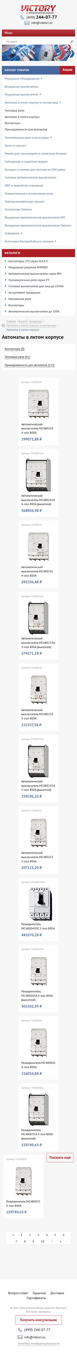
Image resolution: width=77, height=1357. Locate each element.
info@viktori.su (41, 23)
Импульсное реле (19, 299)
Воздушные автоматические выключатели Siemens (38, 225)
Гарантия (39, 1293)
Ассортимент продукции (24, 292)
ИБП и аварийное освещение (24, 185)
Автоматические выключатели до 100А (33, 311)
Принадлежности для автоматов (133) (29, 365)
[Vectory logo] (38, 9)
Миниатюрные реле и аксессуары (27, 137)
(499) (42, 17)
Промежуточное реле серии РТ (28, 280)
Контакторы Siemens (18, 209)
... (52, 1241)
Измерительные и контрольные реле (29, 193)
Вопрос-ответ (18, 1293)
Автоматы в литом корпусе (22, 117)
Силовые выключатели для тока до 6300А (36, 286)
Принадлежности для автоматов (26, 129)
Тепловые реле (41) (17, 357)
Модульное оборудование (22, 78)
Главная (11, 321)
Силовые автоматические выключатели (30, 177)
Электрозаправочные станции (24, 201)
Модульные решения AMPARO (28, 267)
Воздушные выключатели (21, 86)
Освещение (12, 233)
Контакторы (12, 123)
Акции (67, 70)
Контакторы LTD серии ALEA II (28, 261)
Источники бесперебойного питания (29, 241)
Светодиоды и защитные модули (26, 161)
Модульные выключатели (21, 94)
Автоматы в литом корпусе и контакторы (31, 325)
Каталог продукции (30, 321)
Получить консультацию (38, 1320)
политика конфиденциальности (38, 1343)
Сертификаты (36, 1298)
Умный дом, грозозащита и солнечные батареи (36, 153)
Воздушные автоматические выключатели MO (35, 217)
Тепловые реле (14, 110)
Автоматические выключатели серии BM (34, 273)
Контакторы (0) (14, 349)
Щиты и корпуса (15, 145)
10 (42, 1241)
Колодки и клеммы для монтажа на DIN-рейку (35, 169)
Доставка (57, 1293)
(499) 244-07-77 (37, 1329)
